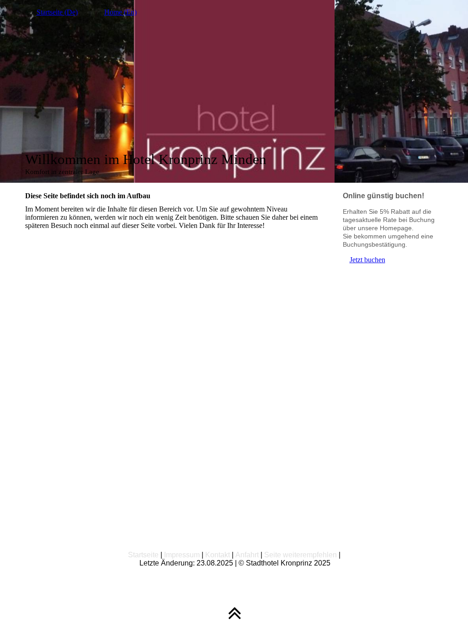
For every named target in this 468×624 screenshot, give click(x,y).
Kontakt (217, 555)
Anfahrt (247, 555)
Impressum (182, 555)
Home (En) (120, 12)
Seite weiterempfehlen (300, 555)
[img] (234, 91)
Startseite (143, 555)
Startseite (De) (57, 12)
